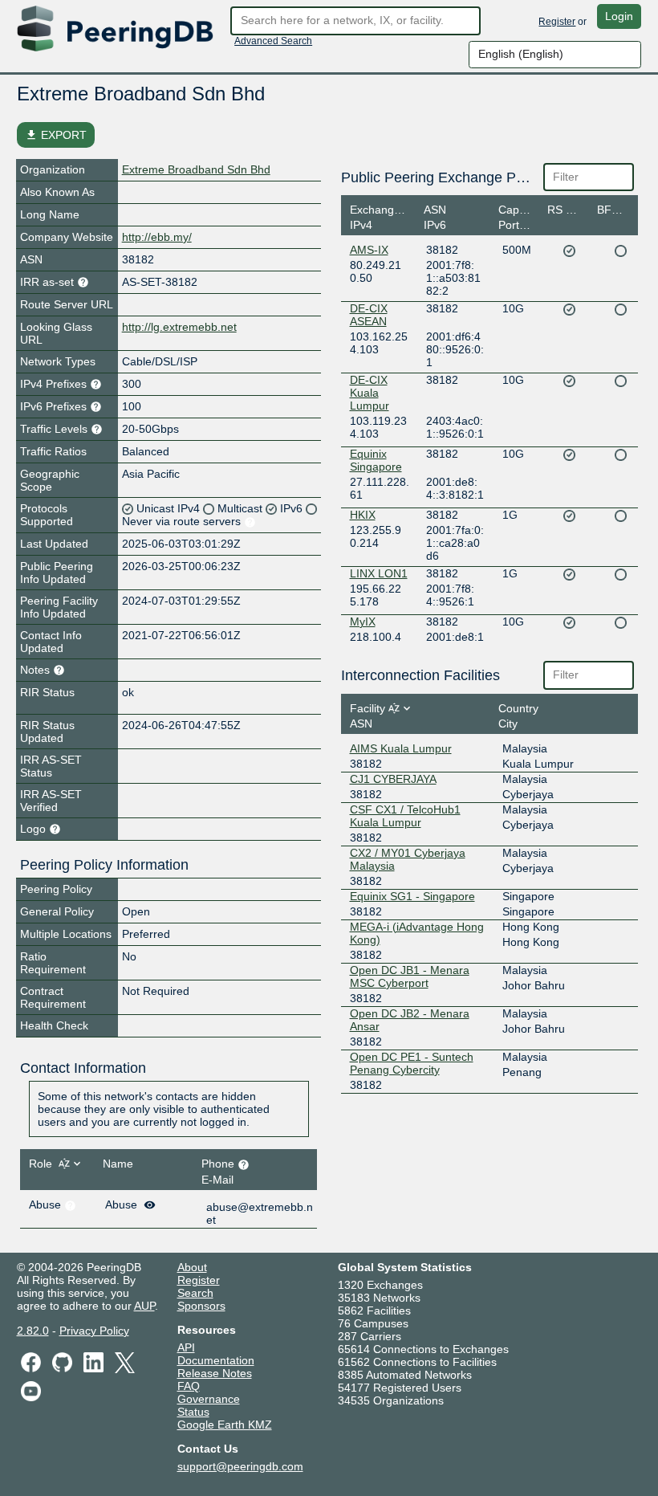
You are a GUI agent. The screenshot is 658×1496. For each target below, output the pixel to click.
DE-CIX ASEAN (369, 315)
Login (619, 16)
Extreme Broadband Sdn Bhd (196, 169)
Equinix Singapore (376, 460)
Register (556, 21)
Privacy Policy (94, 1330)
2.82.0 (33, 1330)
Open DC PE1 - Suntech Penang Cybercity (411, 1063)
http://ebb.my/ (157, 236)
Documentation (215, 1360)
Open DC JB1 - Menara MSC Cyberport (409, 976)
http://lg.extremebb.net (179, 326)
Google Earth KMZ (224, 1424)
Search (195, 1292)
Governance (208, 1398)
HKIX (363, 514)
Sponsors (201, 1305)
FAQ (188, 1386)
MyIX (363, 621)
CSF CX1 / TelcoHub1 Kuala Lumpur (405, 816)
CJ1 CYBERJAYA (393, 778)
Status (193, 1411)
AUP (144, 1305)
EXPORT (56, 134)
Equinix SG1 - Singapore (412, 896)
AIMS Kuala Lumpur (401, 748)
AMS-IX (369, 249)
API (186, 1347)
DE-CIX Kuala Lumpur (369, 392)
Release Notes (214, 1373)
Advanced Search (273, 41)
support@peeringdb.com (240, 1466)
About (192, 1267)
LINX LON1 (379, 573)
